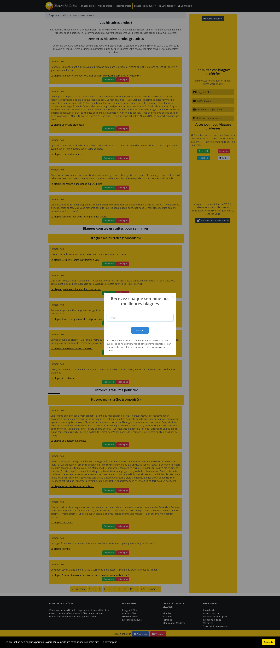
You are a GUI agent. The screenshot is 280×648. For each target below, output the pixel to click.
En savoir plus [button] (109, 642)
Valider (140, 330)
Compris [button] (268, 642)
